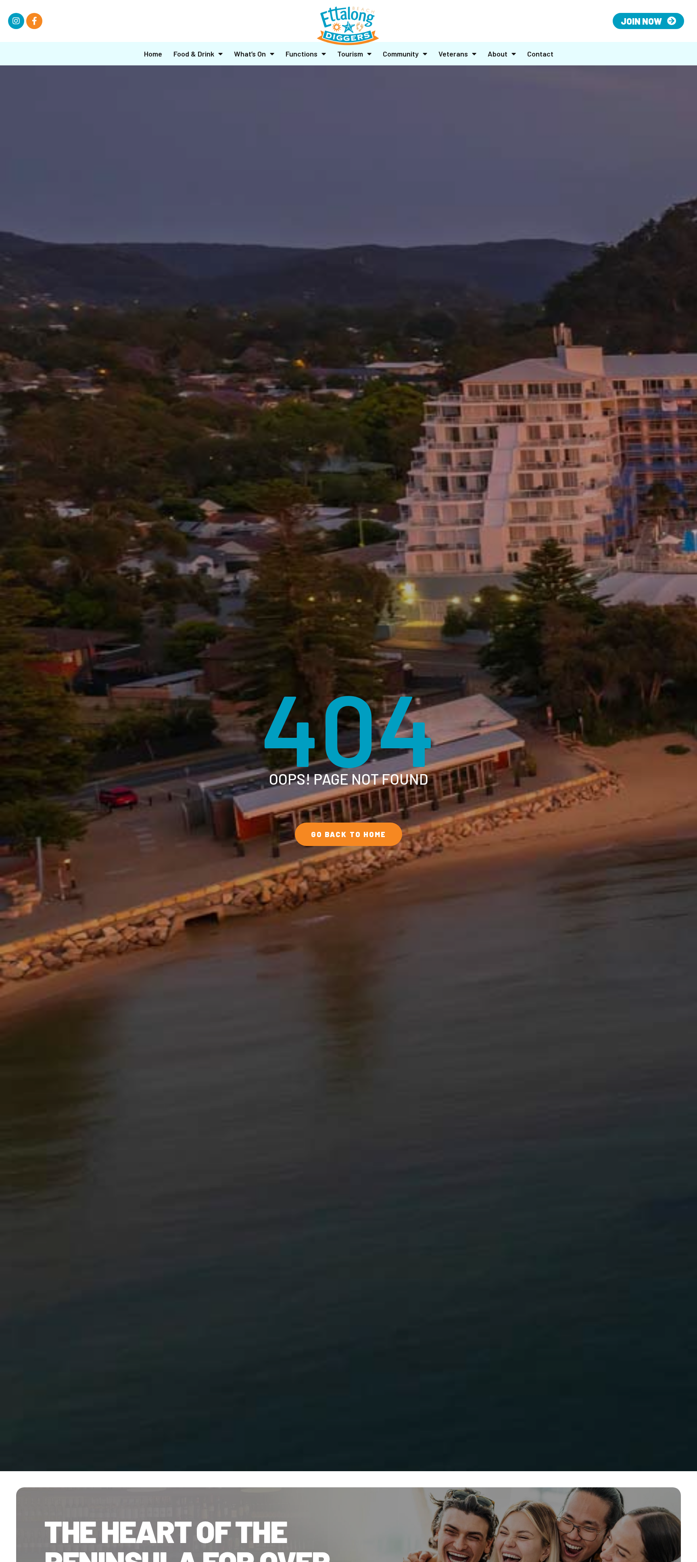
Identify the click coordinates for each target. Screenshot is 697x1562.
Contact (540, 53)
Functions (301, 53)
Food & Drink (193, 53)
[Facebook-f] (34, 21)
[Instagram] (16, 21)
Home (153, 53)
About (497, 53)
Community (401, 53)
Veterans (453, 53)
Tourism (350, 53)
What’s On (250, 53)
